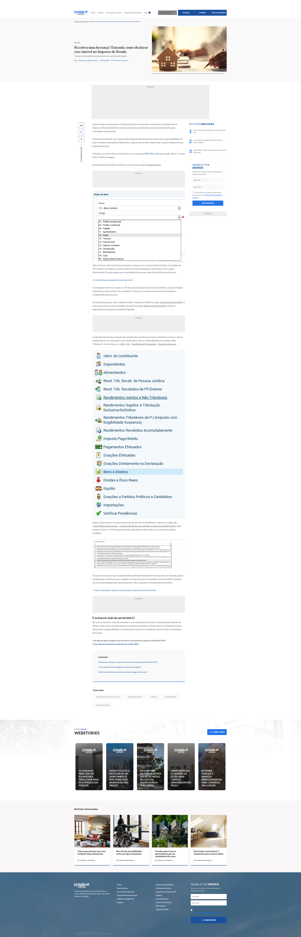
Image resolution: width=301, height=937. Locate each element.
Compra (159, 895)
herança (154, 697)
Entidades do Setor (163, 888)
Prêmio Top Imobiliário (165, 885)
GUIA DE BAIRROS (219, 13)
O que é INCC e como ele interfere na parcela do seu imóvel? (209, 151)
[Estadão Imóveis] (81, 12)
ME (209, 920)
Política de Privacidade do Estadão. (207, 913)
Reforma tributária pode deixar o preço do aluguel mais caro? (122, 672)
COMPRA (202, 13)
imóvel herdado (170, 697)
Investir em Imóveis (163, 902)
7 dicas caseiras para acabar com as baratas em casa (209, 131)
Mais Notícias (122, 888)
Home (93, 13)
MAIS (217, 732)
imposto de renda (102, 705)
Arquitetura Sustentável (166, 892)
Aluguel (120, 902)
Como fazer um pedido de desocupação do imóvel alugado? (208, 141)
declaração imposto (135, 697)
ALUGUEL (186, 13)
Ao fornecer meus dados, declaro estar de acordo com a (207, 195)
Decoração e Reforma (126, 892)
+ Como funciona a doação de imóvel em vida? (113, 280)
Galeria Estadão (162, 909)
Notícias (101, 13)
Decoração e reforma (113, 13)
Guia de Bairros (162, 899)
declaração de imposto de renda (107, 697)
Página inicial (78, 21)
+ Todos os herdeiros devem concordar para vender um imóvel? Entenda (124, 590)
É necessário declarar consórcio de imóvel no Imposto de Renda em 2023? (127, 662)
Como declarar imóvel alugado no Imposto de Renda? (119, 667)
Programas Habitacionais (133, 13)
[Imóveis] (81, 885)
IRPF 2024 (149, 153)
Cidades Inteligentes (125, 899)
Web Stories (161, 906)
